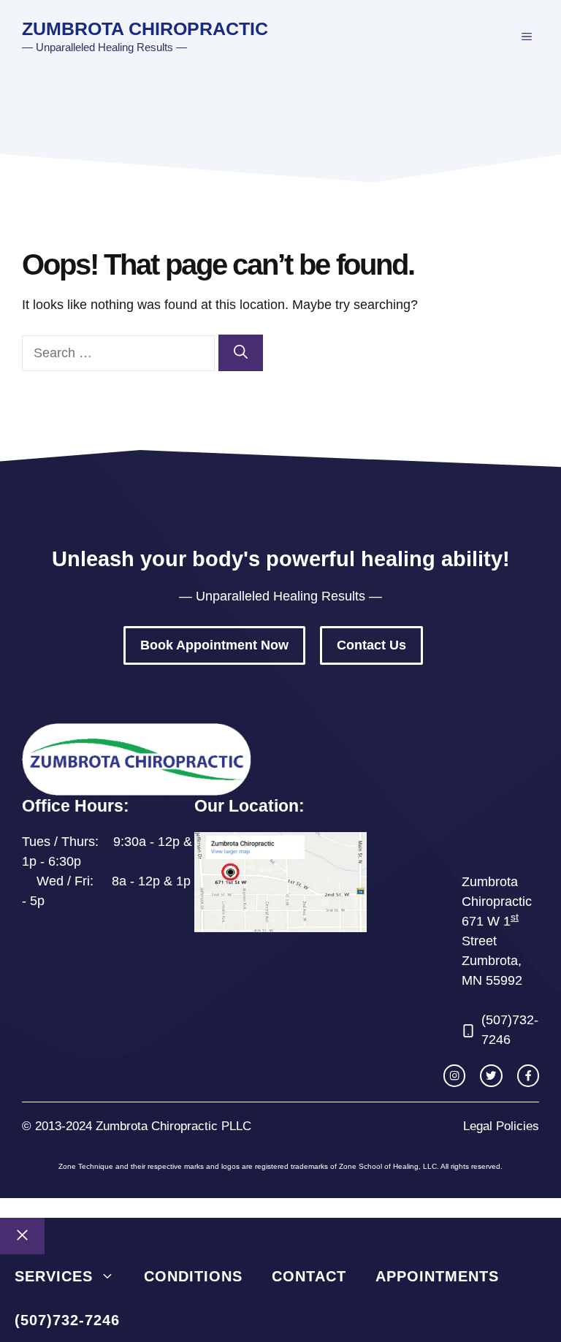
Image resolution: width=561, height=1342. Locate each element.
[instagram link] (454, 1075)
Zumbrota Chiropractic (145, 28)
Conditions (193, 1276)
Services (54, 1276)
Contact (309, 1276)
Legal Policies (501, 1126)
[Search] (240, 353)
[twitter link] (491, 1075)
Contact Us (371, 645)
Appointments (437, 1276)
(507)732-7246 (67, 1320)
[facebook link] (528, 1075)
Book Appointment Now (214, 645)
